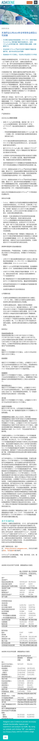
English (29, 2)
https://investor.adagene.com (16, 548)
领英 (8, 550)
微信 (4, 550)
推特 (13, 550)
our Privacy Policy (9, 732)
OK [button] (5, 737)
